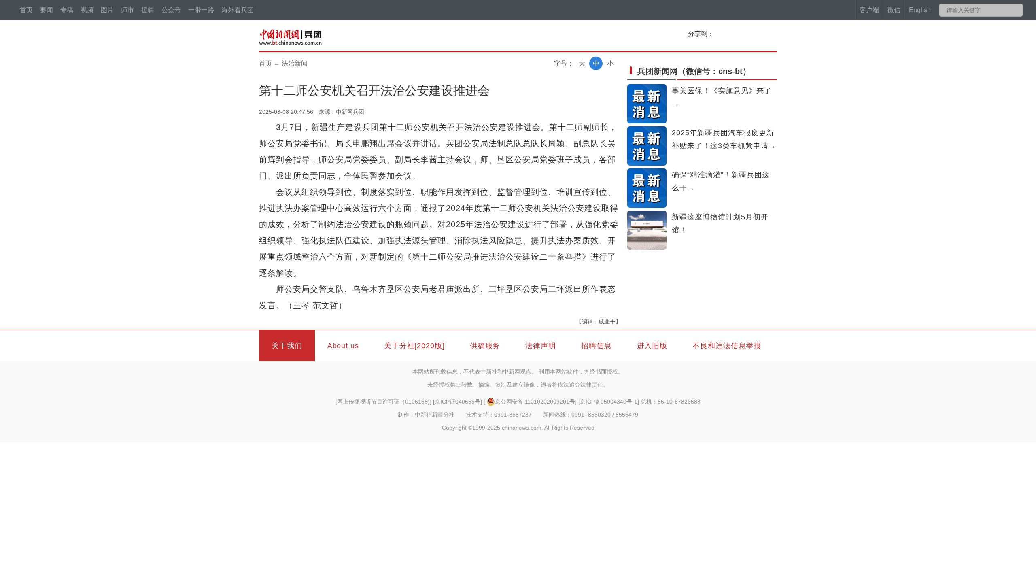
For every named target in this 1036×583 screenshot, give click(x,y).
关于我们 (287, 346)
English (920, 9)
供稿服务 (485, 346)
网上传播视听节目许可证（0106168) (383, 401)
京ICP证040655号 (457, 401)
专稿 (66, 9)
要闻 (46, 9)
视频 (87, 9)
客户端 (869, 9)
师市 (127, 9)
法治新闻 (295, 63)
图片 (107, 9)
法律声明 (540, 346)
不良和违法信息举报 (726, 346)
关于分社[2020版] (414, 346)
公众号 (171, 9)
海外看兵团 (237, 9)
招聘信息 (596, 346)
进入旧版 (652, 346)
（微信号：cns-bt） (694, 71)
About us (343, 346)
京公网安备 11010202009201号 (535, 401)
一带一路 (201, 9)
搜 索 (1016, 10)
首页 (26, 9)
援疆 (147, 9)
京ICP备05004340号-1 (608, 401)
